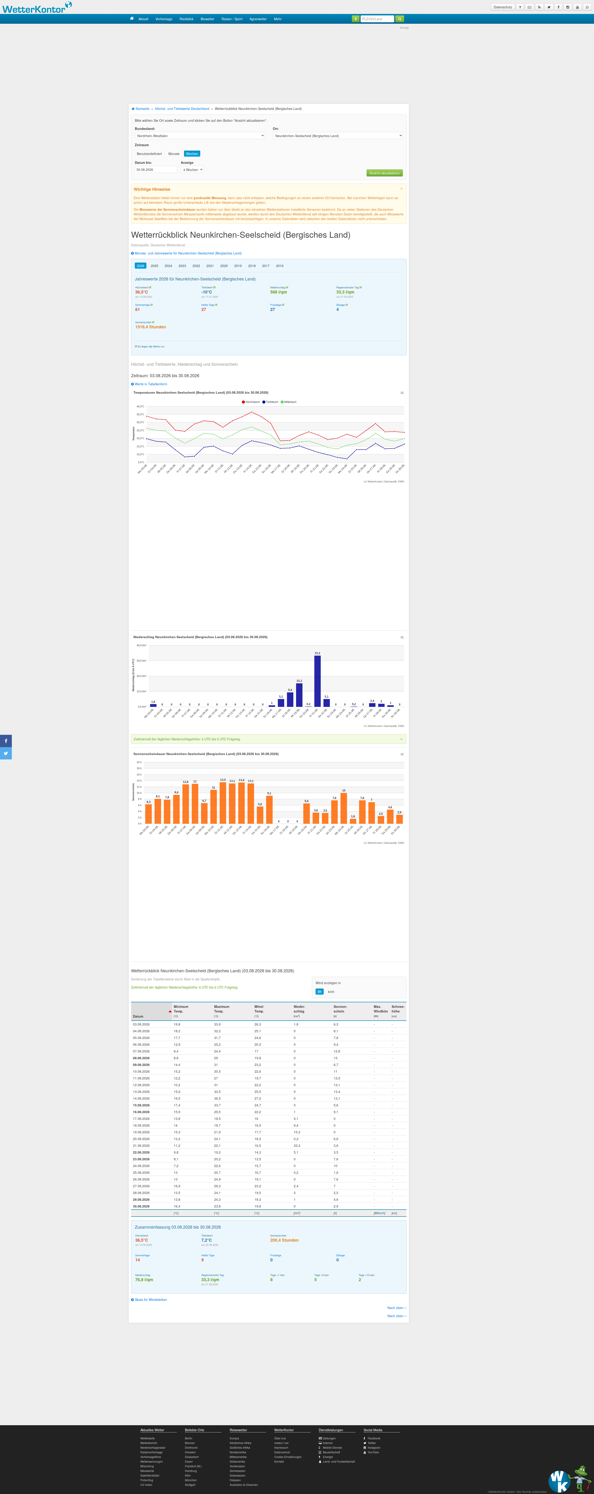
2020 (224, 265)
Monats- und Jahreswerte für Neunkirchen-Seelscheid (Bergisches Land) (188, 253)
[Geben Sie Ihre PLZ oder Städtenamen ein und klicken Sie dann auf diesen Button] (399, 18)
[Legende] (520, 6)
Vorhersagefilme (150, 1457)
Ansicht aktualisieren (385, 173)
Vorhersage (163, 18)
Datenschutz (503, 7)
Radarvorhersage (151, 1452)
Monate (174, 153)
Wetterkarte (147, 1438)
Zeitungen (329, 1438)
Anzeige (187, 162)
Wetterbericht (148, 1443)
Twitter (372, 1443)
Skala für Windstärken (150, 1299)
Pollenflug (146, 1480)
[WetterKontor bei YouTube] (577, 6)
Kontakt (279, 1461)
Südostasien (237, 1475)
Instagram (374, 1447)
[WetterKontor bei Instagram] (567, 6)
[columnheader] (151, 1011)
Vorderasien (237, 1466)
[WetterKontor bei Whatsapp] (587, 6)
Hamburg (191, 1471)
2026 (140, 265)
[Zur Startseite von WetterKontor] (132, 18)
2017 (266, 265)
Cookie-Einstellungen (288, 1457)
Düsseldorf (192, 1457)
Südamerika (237, 1461)
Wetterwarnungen (151, 1461)
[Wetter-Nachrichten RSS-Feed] (539, 6)
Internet (328, 1443)
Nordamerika (238, 1452)
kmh (331, 991)
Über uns (280, 1438)
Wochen (192, 153)
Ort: (276, 128)
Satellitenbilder (149, 1475)
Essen (189, 1461)
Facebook (374, 1438)
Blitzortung (147, 1466)
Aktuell (143, 18)
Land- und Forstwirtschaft (339, 1461)
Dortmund (191, 1447)
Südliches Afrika (240, 1447)
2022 (196, 265)
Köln (188, 1475)
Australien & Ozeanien (244, 1485)
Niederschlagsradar (152, 1447)
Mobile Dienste (332, 1447)
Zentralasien (237, 1471)
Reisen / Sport (232, 18)
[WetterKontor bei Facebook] (558, 6)
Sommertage (142, 305)
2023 (182, 265)
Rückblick (187, 18)
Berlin (188, 1438)
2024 (168, 265)
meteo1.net (281, 1443)
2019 (238, 265)
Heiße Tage (207, 305)
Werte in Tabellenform (150, 384)
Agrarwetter (258, 18)
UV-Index (146, 1485)
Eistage (340, 305)
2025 (154, 265)
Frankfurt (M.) (193, 1466)
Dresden (190, 1452)
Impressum (281, 1447)
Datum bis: (143, 162)
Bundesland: (145, 128)
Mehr (278, 18)
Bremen (190, 1443)
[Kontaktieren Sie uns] (529, 6)
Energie (328, 1457)
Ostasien (235, 1480)
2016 (280, 265)
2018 (252, 265)
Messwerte (147, 1471)
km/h (381, 1213)
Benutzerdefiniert (149, 153)
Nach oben (395, 1307)
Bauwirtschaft (331, 1452)
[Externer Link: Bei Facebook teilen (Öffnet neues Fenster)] (6, 741)
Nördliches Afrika (240, 1443)
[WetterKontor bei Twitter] (549, 6)
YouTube (373, 1452)
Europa (234, 1438)
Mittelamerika (238, 1457)
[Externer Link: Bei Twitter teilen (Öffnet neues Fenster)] (6, 753)
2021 (210, 265)
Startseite (142, 108)
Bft (320, 991)
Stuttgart (190, 1485)
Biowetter (207, 18)
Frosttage (275, 305)
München (191, 1480)
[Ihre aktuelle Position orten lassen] (356, 18)
